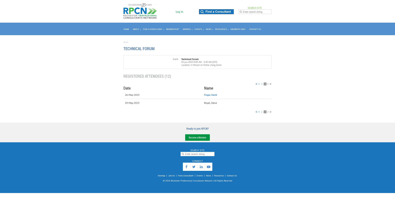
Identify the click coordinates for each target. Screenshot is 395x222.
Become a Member (197, 137)
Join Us (171, 175)
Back (125, 42)
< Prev (259, 83)
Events (200, 175)
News (208, 175)
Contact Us (232, 175)
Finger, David (210, 94)
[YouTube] (208, 167)
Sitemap (161, 175)
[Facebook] (186, 167)
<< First (256, 83)
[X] (194, 167)
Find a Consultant (185, 175)
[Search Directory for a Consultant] (216, 13)
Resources (219, 175)
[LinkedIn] (201, 167)
